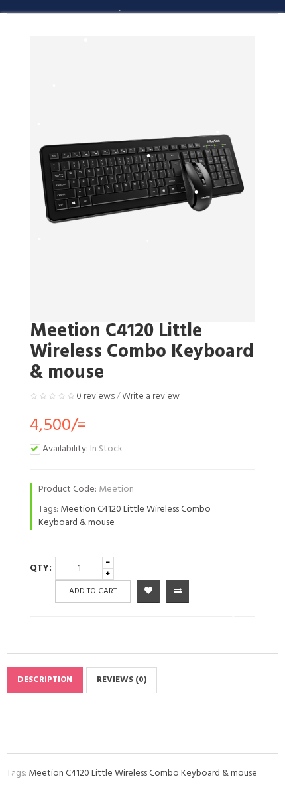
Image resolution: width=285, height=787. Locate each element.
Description (44, 680)
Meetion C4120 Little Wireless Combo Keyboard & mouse (124, 516)
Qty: (41, 568)
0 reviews (95, 396)
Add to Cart (93, 591)
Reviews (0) (121, 680)
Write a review (151, 396)
